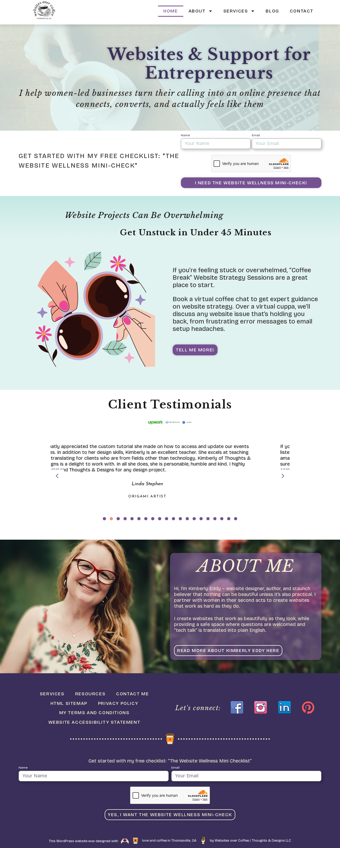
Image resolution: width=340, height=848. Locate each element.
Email (256, 135)
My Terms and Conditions (94, 712)
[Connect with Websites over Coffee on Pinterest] (308, 707)
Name (185, 135)
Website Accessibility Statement (94, 722)
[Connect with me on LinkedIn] (284, 707)
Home (170, 11)
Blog (272, 11)
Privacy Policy (118, 703)
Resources (90, 694)
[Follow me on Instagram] (260, 707)
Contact (301, 11)
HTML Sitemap (68, 703)
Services (235, 11)
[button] (283, 476)
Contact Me (132, 694)
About (197, 11)
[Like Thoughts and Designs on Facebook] (237, 707)
